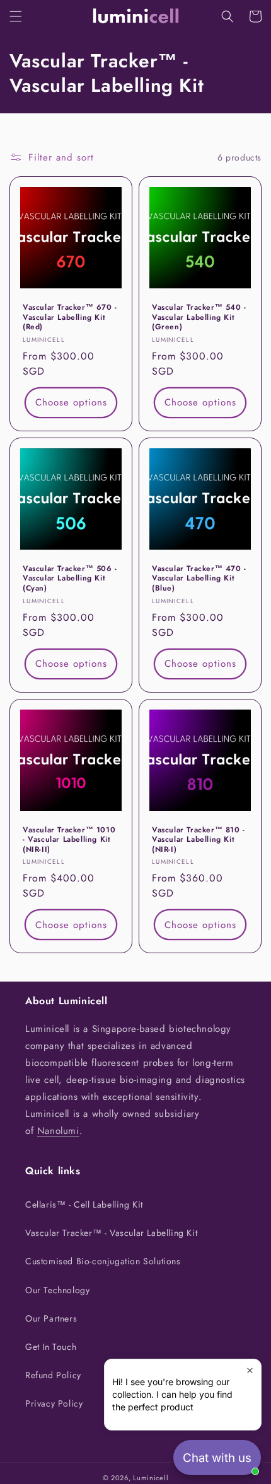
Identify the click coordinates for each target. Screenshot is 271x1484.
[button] (16, 16)
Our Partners (51, 1318)
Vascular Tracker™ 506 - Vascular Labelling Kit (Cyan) (70, 579)
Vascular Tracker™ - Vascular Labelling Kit (111, 1232)
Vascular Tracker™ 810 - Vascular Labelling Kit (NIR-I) (198, 840)
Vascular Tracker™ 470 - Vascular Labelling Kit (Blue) (199, 579)
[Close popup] (250, 1370)
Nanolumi (58, 1131)
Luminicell (150, 1478)
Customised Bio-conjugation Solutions (103, 1261)
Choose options (71, 402)
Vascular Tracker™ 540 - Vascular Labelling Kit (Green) (199, 317)
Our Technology (57, 1290)
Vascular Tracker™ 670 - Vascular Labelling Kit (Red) (70, 317)
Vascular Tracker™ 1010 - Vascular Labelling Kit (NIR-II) (69, 840)
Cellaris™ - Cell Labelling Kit (84, 1204)
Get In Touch (50, 1346)
